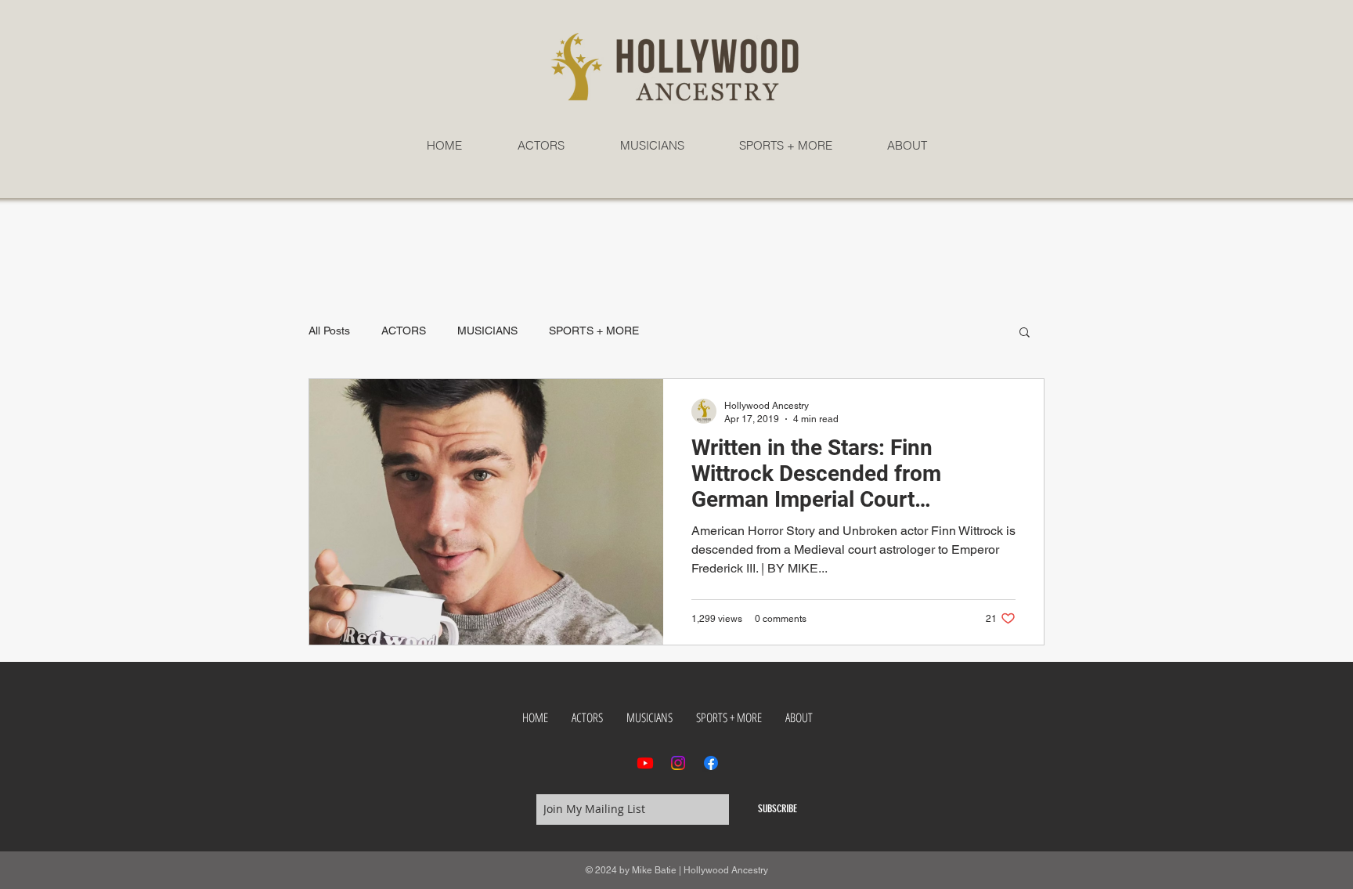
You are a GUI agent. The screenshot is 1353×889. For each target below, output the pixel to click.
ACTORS (403, 330)
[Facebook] (711, 762)
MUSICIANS (487, 330)
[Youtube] (645, 762)
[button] (1024, 333)
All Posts (329, 330)
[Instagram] (678, 762)
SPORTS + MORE (594, 330)
